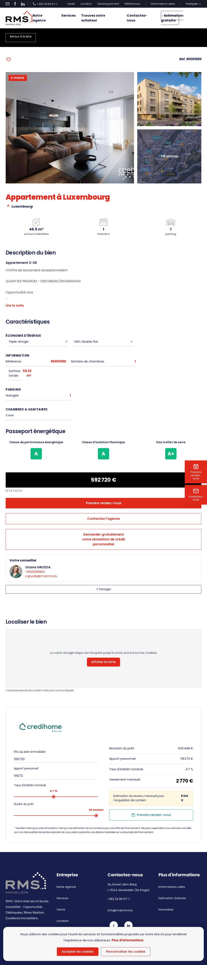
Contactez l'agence (103, 518)
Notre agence (39, 18)
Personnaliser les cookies (125, 951)
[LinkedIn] (23, 4)
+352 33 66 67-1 (47, 3)
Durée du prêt (24, 804)
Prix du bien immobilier (30, 752)
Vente (71, 4)
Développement (108, 4)
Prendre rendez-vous (103, 503)
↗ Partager (103, 589)
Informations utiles (163, 4)
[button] (8, 59)
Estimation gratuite (172, 18)
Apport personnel (26, 768)
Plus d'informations (128, 940)
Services (68, 15)
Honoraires (165, 909)
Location (86, 4)
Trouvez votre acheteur (93, 18)
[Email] (7, 4)
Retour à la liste (21, 36)
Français (192, 3)
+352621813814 (35, 572)
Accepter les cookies (78, 951)
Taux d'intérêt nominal (30, 785)
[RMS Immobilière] (19, 18)
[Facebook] (15, 4)
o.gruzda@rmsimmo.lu (41, 576)
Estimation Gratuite (172, 898)
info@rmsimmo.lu (120, 910)
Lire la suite (15, 305)
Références (132, 4)
